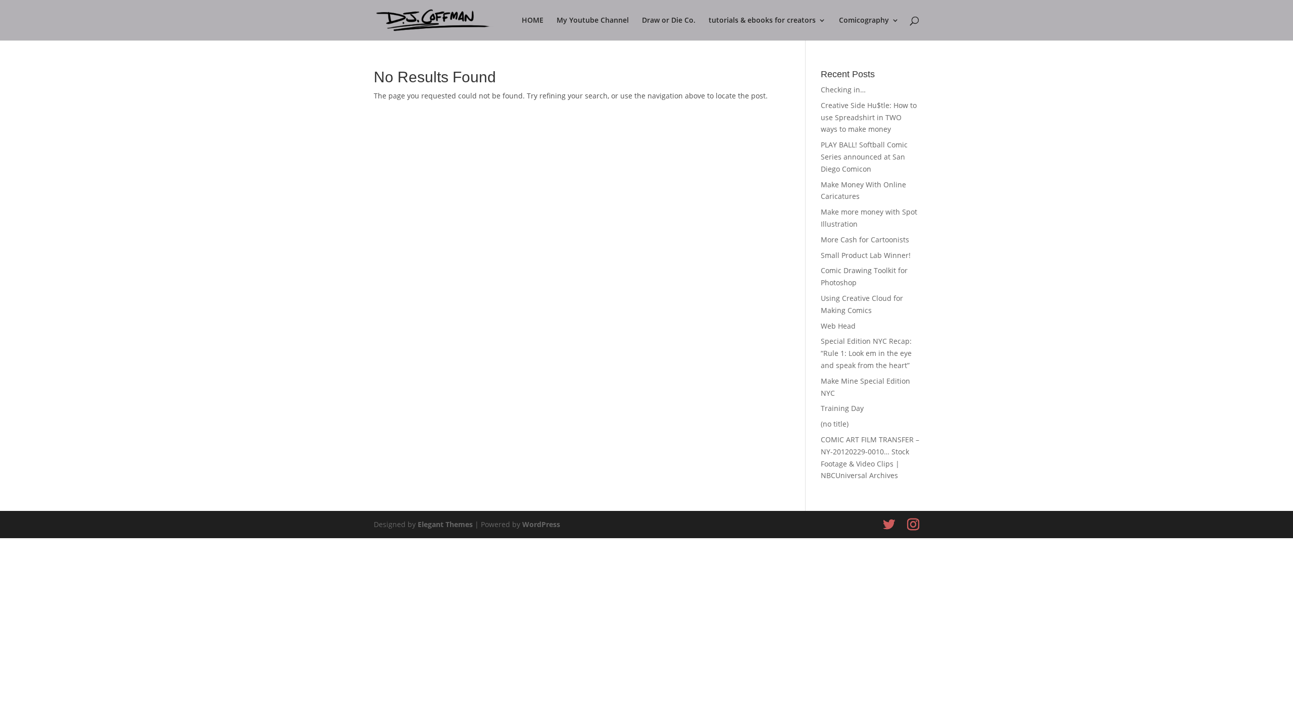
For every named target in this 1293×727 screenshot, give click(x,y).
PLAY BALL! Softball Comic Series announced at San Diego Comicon (864, 157)
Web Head (838, 326)
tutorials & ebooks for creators (762, 21)
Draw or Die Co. (668, 21)
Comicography (864, 21)
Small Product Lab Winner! (866, 255)
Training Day (842, 408)
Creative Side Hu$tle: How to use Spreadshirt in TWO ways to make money (869, 117)
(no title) (835, 424)
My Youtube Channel (593, 21)
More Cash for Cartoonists (865, 239)
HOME (532, 21)
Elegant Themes (445, 524)
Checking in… (843, 89)
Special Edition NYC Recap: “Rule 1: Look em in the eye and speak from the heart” (866, 353)
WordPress (541, 524)
